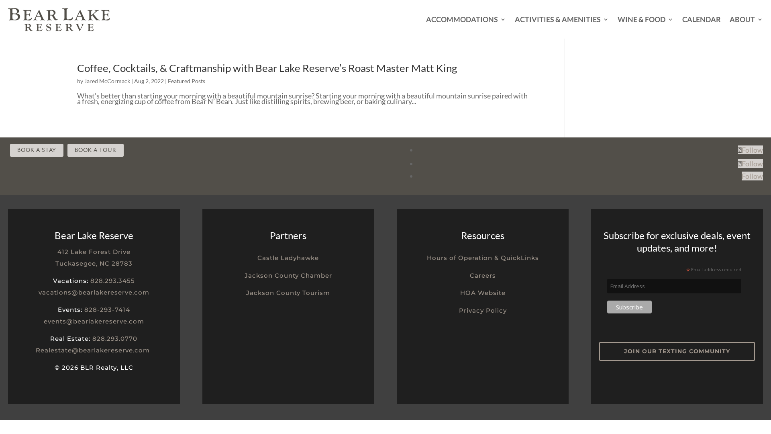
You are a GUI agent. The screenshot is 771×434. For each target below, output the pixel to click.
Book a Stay (36, 150)
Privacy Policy (483, 310)
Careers (483, 275)
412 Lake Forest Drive (94, 252)
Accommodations (462, 19)
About (742, 19)
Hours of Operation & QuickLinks (483, 258)
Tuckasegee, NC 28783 (94, 263)
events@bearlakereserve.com (94, 321)
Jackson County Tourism (288, 293)
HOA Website (483, 293)
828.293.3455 (112, 281)
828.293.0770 (114, 338)
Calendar (701, 19)
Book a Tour (95, 150)
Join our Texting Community (677, 351)
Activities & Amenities (558, 19)
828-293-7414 (107, 309)
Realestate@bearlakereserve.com (93, 350)
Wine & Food (641, 19)
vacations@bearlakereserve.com (94, 292)
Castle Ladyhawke (288, 258)
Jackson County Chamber (288, 275)
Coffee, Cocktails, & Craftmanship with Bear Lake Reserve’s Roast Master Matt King (267, 67)
